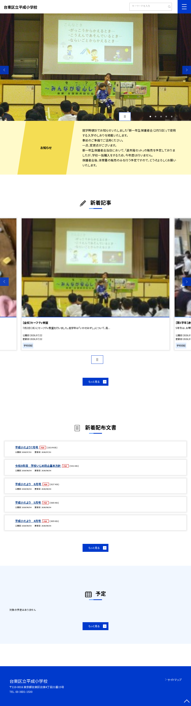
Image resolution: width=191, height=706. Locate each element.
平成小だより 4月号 (28, 521)
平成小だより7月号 (27, 447)
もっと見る (93, 381)
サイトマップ (174, 680)
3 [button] (161, 116)
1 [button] (150, 116)
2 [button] (155, 116)
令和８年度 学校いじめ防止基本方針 (38, 466)
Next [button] (186, 70)
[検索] (167, 7)
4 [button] (166, 116)
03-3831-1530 (23, 692)
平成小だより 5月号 (28, 502)
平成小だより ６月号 (28, 484)
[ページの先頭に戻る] (186, 701)
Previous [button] (4, 70)
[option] (95, 67)
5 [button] (171, 116)
